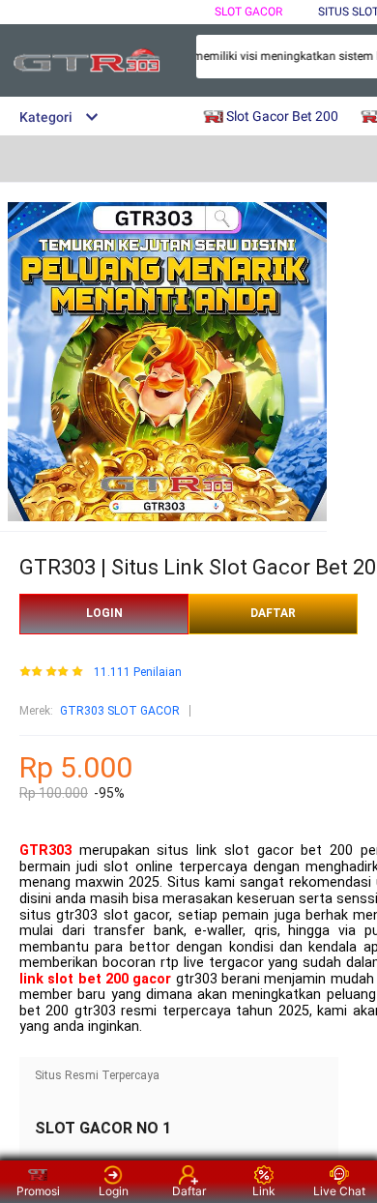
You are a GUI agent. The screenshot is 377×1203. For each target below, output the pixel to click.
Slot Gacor (248, 11)
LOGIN (104, 613)
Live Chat (339, 1191)
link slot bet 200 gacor (95, 979)
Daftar (189, 1191)
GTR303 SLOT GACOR (120, 711)
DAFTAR (273, 613)
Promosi (38, 1191)
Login (114, 1191)
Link (264, 1191)
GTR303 (45, 850)
